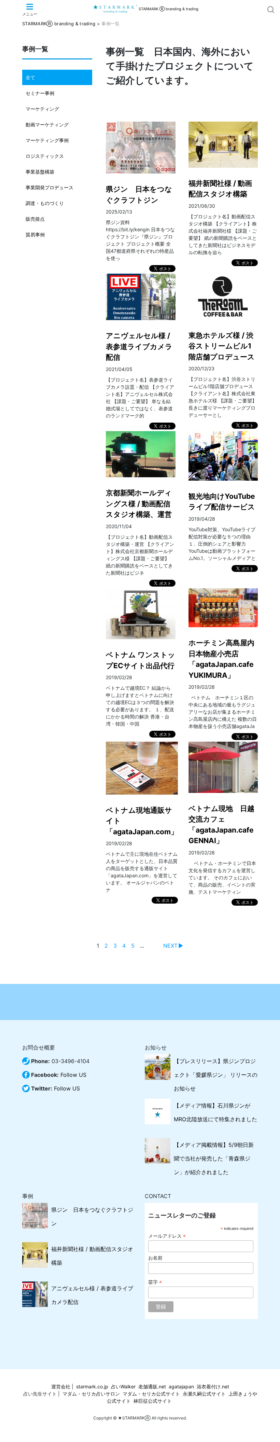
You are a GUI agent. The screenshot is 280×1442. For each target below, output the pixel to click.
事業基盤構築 (40, 172)
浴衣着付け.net (213, 1386)
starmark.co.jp (92, 1386)
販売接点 (35, 219)
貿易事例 (35, 234)
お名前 (155, 1258)
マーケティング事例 (47, 140)
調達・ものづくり (45, 203)
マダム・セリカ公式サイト (151, 1394)
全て (30, 77)
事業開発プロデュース (49, 187)
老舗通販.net (152, 1386)
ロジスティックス (45, 156)
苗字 (155, 1282)
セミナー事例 (40, 93)
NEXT (170, 945)
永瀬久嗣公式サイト (204, 1394)
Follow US (73, 1074)
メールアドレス (167, 1236)
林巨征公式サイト (153, 1401)
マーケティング (42, 109)
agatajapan (181, 1386)
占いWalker (123, 1386)
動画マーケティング (47, 124)
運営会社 (60, 1386)
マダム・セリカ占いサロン (91, 1394)
